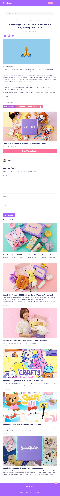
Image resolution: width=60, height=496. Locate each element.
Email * (4, 205)
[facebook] (5, 35)
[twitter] (13, 35)
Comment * (5, 175)
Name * (4, 196)
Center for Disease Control (11, 75)
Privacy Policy (34, 489)
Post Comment (9, 215)
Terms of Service (26, 489)
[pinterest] (9, 35)
